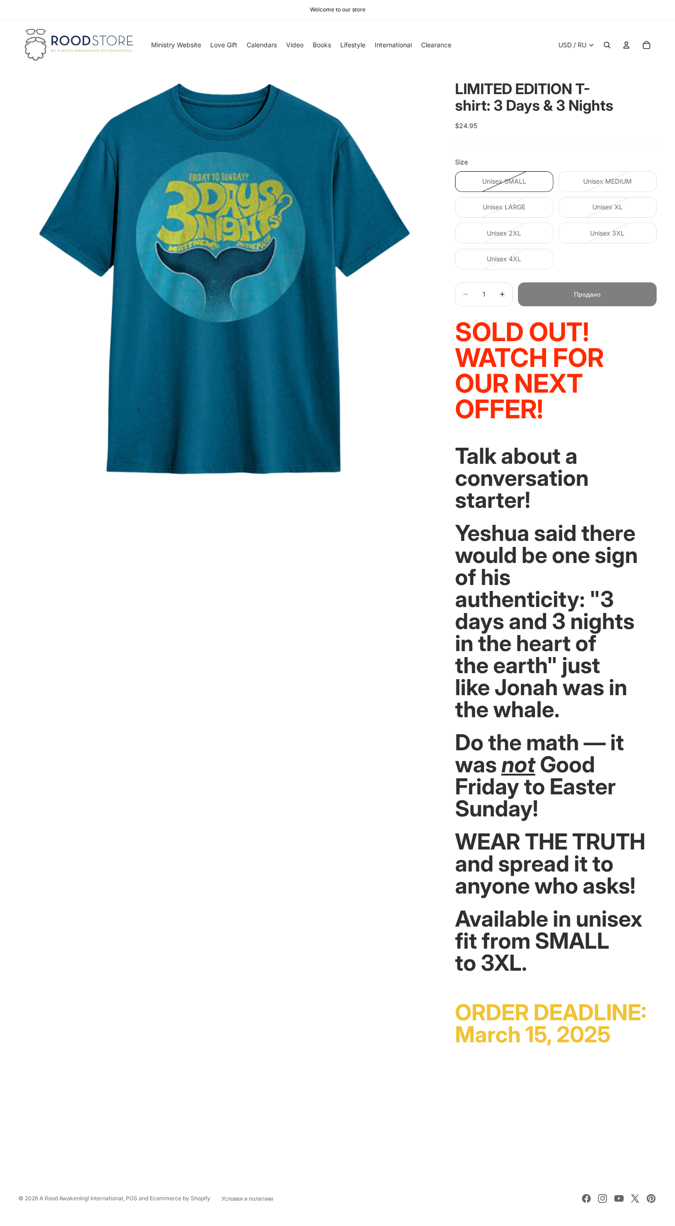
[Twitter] (635, 1198)
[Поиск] (607, 45)
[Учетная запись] (626, 45)
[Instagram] (602, 1198)
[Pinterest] (651, 1198)
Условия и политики (247, 1198)
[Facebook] (586, 1198)
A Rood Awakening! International (81, 1198)
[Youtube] (618, 1198)
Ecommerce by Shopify (180, 1198)
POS (131, 1198)
